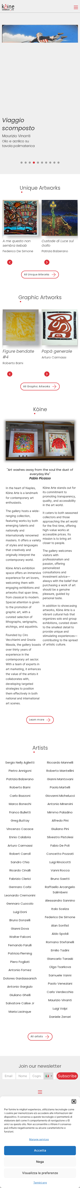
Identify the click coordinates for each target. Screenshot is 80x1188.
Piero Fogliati (20, 962)
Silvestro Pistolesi (60, 837)
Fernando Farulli (20, 945)
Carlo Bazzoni (20, 796)
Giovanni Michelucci (60, 796)
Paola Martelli (60, 787)
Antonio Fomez (19, 970)
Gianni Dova (20, 928)
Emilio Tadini (60, 950)
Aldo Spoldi (60, 933)
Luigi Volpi (60, 1008)
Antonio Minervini (60, 804)
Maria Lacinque (20, 1011)
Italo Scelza (60, 909)
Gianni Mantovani (60, 779)
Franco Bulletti (20, 812)
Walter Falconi (20, 937)
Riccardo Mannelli (60, 762)
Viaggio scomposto (18, 124)
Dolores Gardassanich (20, 978)
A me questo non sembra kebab (17, 243)
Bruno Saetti (60, 879)
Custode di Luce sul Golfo (58, 243)
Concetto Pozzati (60, 854)
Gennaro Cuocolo (19, 903)
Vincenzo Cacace (19, 829)
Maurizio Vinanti (16, 135)
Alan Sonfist (60, 925)
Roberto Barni (13, 363)
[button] (74, 1101)
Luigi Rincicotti (60, 862)
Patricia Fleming (20, 953)
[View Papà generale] (60, 327)
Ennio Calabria (20, 837)
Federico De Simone (18, 251)
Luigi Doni (20, 912)
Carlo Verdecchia (60, 992)
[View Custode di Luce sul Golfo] (60, 217)
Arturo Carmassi (54, 357)
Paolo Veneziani (60, 983)
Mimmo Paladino (60, 812)
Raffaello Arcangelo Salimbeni (60, 889)
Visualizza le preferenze (40, 1173)
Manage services (39, 1139)
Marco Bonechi (20, 804)
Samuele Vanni (60, 975)
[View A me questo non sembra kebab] (21, 217)
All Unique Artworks (36, 274)
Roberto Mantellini (60, 770)
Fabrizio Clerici (20, 879)
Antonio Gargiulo (20, 986)
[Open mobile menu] (76, 7)
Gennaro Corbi (20, 887)
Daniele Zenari (60, 1017)
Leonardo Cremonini (20, 895)
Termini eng (40, 1182)
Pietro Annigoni (20, 770)
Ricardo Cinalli (20, 870)
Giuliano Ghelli (20, 995)
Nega (40, 1162)
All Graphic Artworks (36, 386)
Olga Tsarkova (60, 967)
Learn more (36, 719)
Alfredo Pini (60, 820)
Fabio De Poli (60, 845)
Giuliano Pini (60, 829)
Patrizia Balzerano (55, 251)
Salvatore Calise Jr (20, 1003)
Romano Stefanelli (60, 942)
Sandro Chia (20, 862)
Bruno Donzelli (19, 920)
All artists (37, 1036)
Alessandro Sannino (60, 900)
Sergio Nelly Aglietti (19, 762)
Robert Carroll (20, 854)
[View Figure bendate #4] (21, 327)
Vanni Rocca (60, 870)
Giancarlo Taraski (60, 959)
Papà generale (57, 351)
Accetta (40, 1150)
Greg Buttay (20, 820)
